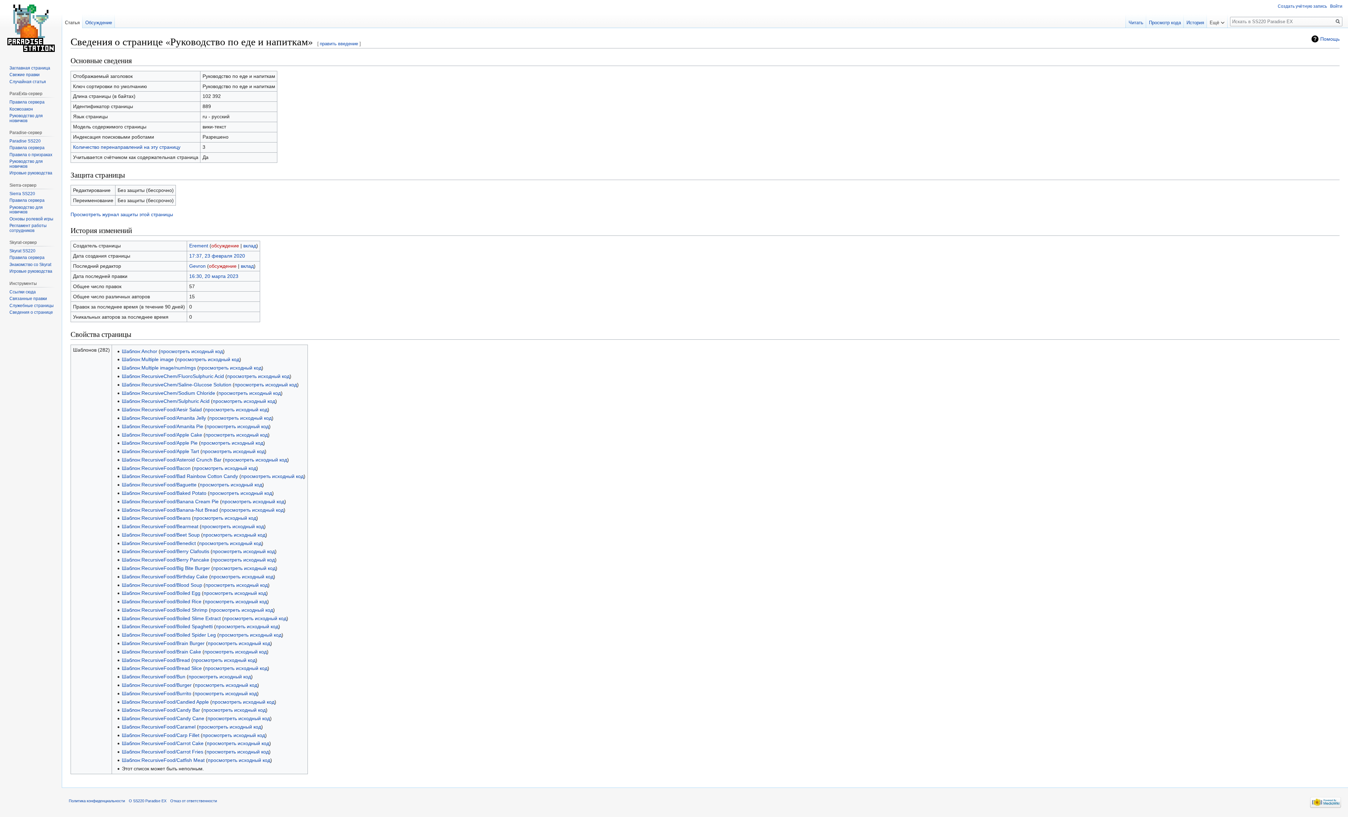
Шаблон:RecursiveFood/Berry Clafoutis (165, 551)
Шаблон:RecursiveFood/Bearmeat (160, 526)
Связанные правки (28, 298)
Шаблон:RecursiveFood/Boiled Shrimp (164, 610)
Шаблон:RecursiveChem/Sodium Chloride (168, 393)
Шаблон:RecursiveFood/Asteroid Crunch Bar (172, 460)
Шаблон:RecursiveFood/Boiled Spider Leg (169, 635)
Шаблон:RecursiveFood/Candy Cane (163, 718)
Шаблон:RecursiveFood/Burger (157, 685)
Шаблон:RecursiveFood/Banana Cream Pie (170, 501)
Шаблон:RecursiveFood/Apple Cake (162, 435)
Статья (72, 22)
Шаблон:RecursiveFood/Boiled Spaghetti (167, 626)
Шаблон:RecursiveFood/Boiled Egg (161, 593)
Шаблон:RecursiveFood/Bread (156, 660)
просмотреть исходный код (191, 351)
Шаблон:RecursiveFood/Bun (153, 676)
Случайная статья (27, 81)
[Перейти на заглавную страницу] (31, 28)
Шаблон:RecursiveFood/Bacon (156, 468)
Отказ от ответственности (193, 801)
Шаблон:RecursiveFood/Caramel (159, 727)
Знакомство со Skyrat (30, 264)
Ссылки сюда (22, 292)
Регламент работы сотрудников (28, 228)
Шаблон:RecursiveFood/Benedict (159, 543)
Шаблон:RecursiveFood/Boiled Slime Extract (171, 618)
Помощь (1330, 39)
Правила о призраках (30, 154)
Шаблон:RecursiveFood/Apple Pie (160, 443)
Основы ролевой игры (31, 219)
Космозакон (21, 109)
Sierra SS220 (22, 193)
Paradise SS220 (25, 141)
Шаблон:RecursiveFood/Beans (156, 518)
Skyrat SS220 (22, 250)
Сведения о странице (31, 312)
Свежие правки (24, 74)
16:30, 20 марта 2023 (213, 276)
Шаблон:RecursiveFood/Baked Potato (164, 493)
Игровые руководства (30, 173)
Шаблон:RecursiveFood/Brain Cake (161, 652)
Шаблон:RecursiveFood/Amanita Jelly (164, 418)
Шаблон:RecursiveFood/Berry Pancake (165, 560)
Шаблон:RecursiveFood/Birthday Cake (165, 576)
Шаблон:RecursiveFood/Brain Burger (163, 643)
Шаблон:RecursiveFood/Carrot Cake (163, 743)
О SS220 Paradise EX (147, 801)
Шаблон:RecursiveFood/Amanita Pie (162, 426)
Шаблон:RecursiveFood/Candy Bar (161, 710)
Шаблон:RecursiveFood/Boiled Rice (161, 601)
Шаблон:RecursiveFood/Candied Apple (165, 702)
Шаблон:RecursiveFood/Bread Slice (162, 668)
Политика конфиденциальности (97, 801)
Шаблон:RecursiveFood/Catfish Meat (163, 760)
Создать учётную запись (1302, 6)
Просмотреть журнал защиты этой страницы (122, 214)
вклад (249, 245)
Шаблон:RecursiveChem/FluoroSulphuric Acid (173, 376)
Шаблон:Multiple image (148, 359)
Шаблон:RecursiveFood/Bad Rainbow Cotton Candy (180, 476)
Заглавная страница (29, 68)
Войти (1336, 6)
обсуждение (225, 245)
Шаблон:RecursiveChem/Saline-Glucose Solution (176, 384)
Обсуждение (98, 22)
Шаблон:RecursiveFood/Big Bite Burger (166, 568)
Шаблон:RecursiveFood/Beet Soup (161, 535)
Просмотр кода (1165, 22)
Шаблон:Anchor (139, 351)
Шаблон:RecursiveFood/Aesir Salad (162, 409)
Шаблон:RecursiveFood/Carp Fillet (160, 735)
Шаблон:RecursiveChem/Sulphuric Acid (166, 401)
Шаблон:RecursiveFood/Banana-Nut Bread (170, 510)
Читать (1136, 22)
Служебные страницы (31, 305)
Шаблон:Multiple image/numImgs (159, 368)
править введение (339, 43)
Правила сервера (27, 102)
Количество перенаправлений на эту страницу (126, 147)
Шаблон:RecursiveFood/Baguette (159, 484)
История (1195, 22)
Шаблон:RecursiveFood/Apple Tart (160, 451)
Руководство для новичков (26, 118)
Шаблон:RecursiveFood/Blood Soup (162, 585)
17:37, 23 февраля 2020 (217, 256)
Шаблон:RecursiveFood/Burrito (156, 693)
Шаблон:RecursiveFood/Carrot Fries (162, 752)
